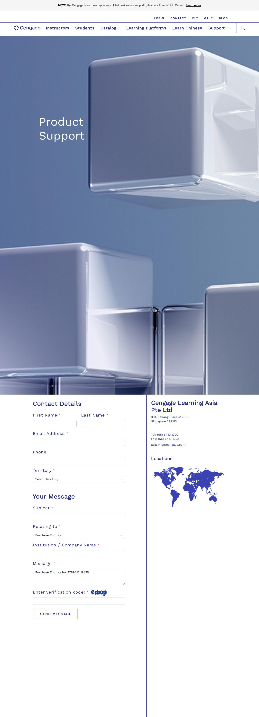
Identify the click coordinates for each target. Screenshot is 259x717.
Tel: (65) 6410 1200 (164, 434)
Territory (44, 470)
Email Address (50, 433)
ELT (195, 18)
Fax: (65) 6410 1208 (165, 439)
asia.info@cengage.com (168, 444)
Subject (43, 508)
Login (159, 18)
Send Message (55, 614)
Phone (39, 452)
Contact (178, 18)
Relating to (47, 526)
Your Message (54, 496)
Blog (223, 18)
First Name (47, 415)
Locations (162, 458)
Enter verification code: (61, 592)
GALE (208, 18)
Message (44, 563)
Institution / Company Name (66, 545)
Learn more (193, 5)
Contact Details (57, 403)
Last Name (94, 415)
